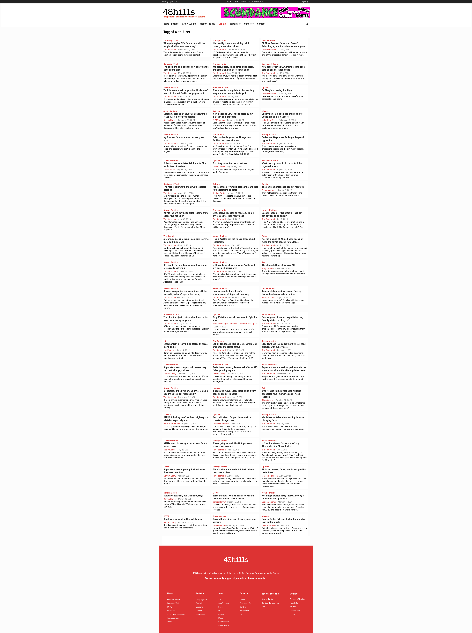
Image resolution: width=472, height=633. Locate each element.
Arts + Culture (268, 40)
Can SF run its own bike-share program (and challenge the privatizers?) (235, 345)
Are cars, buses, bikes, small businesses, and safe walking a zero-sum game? (233, 68)
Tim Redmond (170, 49)
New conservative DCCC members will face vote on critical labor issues (283, 68)
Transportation (220, 40)
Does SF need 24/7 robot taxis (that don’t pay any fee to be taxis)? (282, 214)
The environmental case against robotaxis (283, 186)
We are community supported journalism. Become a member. (236, 578)
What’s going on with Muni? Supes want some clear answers (232, 445)
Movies (216, 493)
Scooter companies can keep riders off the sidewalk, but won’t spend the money (185, 293)
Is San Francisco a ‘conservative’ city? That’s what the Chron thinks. (281, 445)
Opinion (265, 87)
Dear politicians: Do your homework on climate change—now (232, 419)
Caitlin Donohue (269, 502)
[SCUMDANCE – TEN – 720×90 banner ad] (265, 17)
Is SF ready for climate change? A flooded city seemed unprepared (234, 267)
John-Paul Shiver (269, 120)
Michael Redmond (221, 423)
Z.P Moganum (219, 120)
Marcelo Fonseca (270, 476)
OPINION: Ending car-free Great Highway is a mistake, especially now (185, 419)
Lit (164, 341)
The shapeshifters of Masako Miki (279, 265)
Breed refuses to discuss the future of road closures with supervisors (284, 345)
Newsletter (294, 603)
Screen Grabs (170, 493)
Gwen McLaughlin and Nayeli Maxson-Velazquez (235, 323)
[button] (307, 24)
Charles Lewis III (269, 49)
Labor (166, 466)
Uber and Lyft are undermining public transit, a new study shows (231, 45)
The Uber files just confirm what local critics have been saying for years (185, 319)
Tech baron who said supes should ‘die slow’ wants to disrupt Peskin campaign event (185, 92)
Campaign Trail (170, 40)
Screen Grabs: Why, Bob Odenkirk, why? (183, 495)
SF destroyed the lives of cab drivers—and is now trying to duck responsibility (185, 392)
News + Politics (170, 87)
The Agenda (218, 134)
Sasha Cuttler (219, 166)
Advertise (293, 607)
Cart (263, 607)
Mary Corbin (267, 268)
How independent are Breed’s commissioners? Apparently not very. (231, 293)
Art (263, 262)
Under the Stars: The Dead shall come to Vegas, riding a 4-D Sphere (282, 115)
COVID (166, 516)
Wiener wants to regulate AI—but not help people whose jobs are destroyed (233, 92)
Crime (265, 236)
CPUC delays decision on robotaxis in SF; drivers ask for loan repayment (233, 214)
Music (265, 111)
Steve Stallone (268, 297)
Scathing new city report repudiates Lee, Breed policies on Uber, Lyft (282, 319)
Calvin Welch (169, 169)
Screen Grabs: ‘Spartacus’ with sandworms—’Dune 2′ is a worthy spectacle (185, 115)
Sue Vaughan (169, 449)
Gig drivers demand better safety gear (182, 519)
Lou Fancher (169, 350)
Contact (293, 614)
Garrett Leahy (169, 373)
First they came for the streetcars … (231, 163)
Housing (217, 388)
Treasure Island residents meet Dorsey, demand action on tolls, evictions (281, 293)
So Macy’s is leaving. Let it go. (277, 90)
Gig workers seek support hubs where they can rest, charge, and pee (184, 369)
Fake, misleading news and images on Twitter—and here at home (232, 139)
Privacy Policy (295, 611)
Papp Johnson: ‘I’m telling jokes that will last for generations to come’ (235, 188)
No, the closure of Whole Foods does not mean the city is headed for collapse (282, 240)
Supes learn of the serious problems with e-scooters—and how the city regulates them (284, 369)
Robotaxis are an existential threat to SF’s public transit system (184, 165)
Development (268, 288)
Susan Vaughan (269, 190)
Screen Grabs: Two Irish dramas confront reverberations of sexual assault (233, 497)
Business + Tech (270, 64)
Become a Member (297, 599)
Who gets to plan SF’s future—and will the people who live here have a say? (184, 45)
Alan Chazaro (268, 400)
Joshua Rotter (219, 193)
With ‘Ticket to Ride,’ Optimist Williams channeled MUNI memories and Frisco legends (281, 394)
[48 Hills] (184, 13)
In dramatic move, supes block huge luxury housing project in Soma (234, 392)
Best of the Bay (268, 599)
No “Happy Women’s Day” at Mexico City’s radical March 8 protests (283, 497)
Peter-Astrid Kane (171, 423)
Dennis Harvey (170, 120)
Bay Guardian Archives (270, 603)
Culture (216, 184)
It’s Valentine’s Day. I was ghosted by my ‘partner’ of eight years (233, 115)
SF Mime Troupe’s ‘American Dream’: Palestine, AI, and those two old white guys (283, 45)
